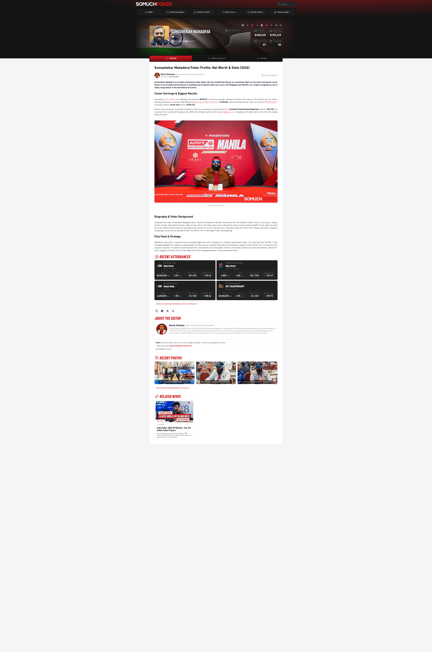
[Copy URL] (156, 311)
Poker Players (203, 12)
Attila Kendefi (174, 77)
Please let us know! (174, 346)
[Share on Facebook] (162, 311)
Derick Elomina (168, 74)
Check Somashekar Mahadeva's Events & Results (176, 304)
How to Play (230, 12)
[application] (237, 39)
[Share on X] (167, 311)
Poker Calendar (177, 12)
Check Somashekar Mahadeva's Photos (172, 388)
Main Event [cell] (169, 265)
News (150, 12)
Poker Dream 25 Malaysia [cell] (234, 263)
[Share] (173, 311)
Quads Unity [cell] (169, 286)
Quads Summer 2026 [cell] (170, 283)
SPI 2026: (181, 41)
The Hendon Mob (172, 99)
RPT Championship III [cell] (233, 283)
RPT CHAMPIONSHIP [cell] (235, 286)
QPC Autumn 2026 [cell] (170, 263)
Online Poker (256, 12)
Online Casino (283, 12)
